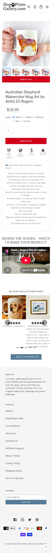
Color (7, 117)
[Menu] (47, 6)
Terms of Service (14, 478)
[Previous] (7, 322)
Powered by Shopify (38, 544)
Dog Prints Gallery (20, 544)
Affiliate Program (15, 448)
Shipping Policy (14, 470)
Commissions (13, 426)
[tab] (17, 347)
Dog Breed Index (14, 418)
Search (9, 411)
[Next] (44, 322)
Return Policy (13, 455)
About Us (11, 433)
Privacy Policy (13, 463)
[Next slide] (45, 72)
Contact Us (12, 441)
